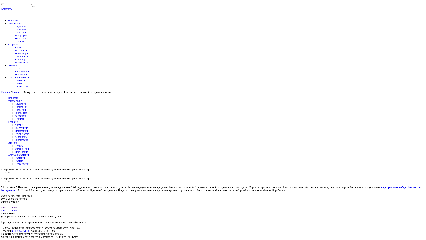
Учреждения (22, 71)
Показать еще (9, 207)
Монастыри (21, 53)
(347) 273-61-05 (21, 231)
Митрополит (15, 23)
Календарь (21, 59)
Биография (21, 35)
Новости (13, 20)
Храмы (19, 47)
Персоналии (22, 86)
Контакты (6, 9)
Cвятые (19, 83)
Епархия (13, 44)
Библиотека (21, 62)
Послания (20, 32)
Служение (20, 26)
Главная (5, 92)
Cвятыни (20, 80)
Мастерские (21, 74)
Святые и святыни (18, 77)
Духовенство (22, 56)
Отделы (12, 65)
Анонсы (19, 41)
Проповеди (21, 29)
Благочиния (21, 50)
